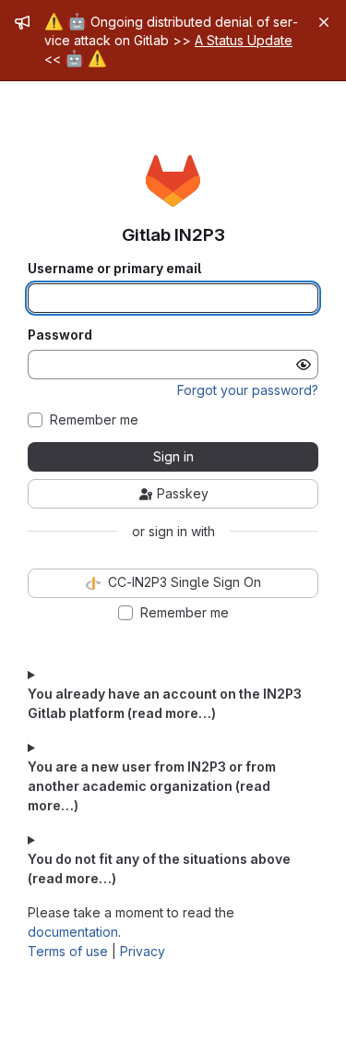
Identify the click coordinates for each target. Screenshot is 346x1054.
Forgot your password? (247, 390)
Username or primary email (114, 268)
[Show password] (303, 364)
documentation (73, 932)
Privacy (142, 951)
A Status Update (243, 40)
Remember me (94, 420)
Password (60, 335)
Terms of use (68, 951)
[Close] (324, 22)
